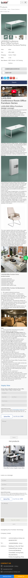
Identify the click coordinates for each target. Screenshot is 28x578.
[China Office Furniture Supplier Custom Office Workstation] (14, 456)
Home (9, 9)
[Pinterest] (11, 78)
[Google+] (14, 78)
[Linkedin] (8, 78)
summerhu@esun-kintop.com (12, 68)
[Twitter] (5, 78)
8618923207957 (13, 540)
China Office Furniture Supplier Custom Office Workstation (14, 468)
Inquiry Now (8, 72)
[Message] (16, 78)
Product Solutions (15, 9)
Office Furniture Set (4, 11)
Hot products (14, 441)
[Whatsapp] (26, 258)
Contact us (6, 563)
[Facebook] (2, 78)
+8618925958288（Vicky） (16, 543)
